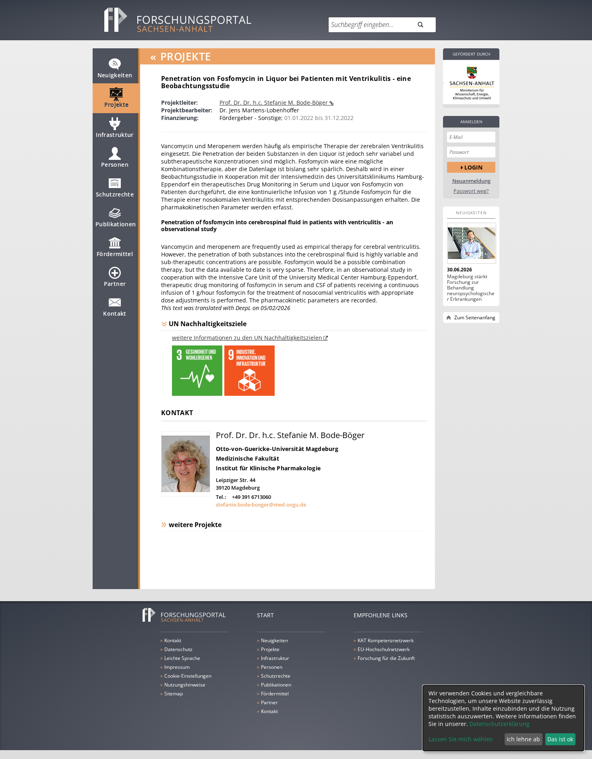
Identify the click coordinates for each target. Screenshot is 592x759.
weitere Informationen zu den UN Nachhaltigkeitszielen (247, 337)
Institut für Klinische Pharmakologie (268, 468)
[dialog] (503, 718)
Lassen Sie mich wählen (460, 739)
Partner (115, 283)
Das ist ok (560, 739)
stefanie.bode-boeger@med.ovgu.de (261, 504)
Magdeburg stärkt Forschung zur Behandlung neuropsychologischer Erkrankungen (471, 288)
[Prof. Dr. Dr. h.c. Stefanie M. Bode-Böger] (185, 494)
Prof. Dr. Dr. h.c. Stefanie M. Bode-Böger (274, 102)
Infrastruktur (115, 135)
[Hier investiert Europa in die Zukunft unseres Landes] (471, 82)
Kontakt (114, 313)
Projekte (116, 105)
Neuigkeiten (114, 75)
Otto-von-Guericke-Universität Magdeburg (277, 449)
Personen (114, 164)
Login (473, 167)
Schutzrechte (115, 194)
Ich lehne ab (523, 739)
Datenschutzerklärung (500, 724)
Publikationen (115, 224)
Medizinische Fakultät (247, 458)
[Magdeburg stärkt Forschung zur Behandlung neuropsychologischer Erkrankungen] (471, 243)
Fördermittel (115, 254)
